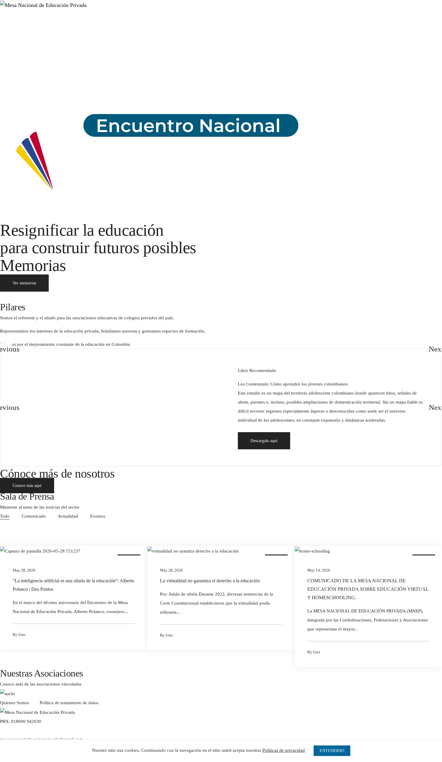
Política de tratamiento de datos (69, 702)
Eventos (97, 516)
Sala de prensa (105, 21)
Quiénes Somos (39, 21)
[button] (264, 440)
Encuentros (72, 21)
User (22, 634)
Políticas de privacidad (283, 750)
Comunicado (34, 516)
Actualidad (68, 516)
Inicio (10, 21)
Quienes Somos (14, 702)
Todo (5, 516)
